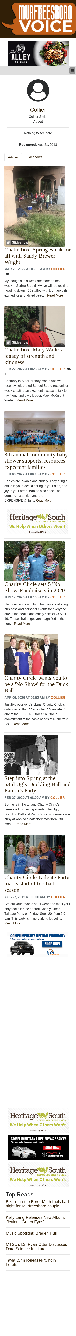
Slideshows (33, 157)
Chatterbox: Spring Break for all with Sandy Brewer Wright (37, 256)
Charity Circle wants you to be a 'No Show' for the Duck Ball (36, 684)
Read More (55, 295)
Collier (58, 269)
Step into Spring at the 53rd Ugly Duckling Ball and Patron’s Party (37, 784)
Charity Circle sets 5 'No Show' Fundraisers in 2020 (34, 587)
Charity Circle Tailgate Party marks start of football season (36, 883)
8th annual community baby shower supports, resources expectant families (36, 461)
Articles (13, 157)
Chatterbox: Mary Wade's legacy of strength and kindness (33, 356)
